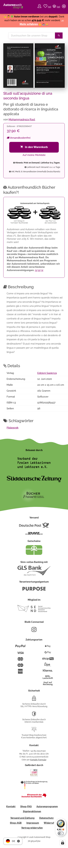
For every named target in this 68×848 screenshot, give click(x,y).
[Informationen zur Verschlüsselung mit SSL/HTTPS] (34, 699)
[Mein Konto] (40, 7)
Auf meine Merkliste (34, 155)
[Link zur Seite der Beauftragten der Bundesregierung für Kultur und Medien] (34, 791)
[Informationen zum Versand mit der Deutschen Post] (34, 526)
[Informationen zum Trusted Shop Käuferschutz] (34, 730)
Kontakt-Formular (38, 760)
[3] (42, 270)
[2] (39, 270)
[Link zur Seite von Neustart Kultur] (34, 776)
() (49, 7)
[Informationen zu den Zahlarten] (20, 647)
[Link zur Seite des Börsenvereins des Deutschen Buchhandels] (34, 796)
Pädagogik (12, 427)
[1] (36, 270)
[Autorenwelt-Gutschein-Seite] (34, 554)
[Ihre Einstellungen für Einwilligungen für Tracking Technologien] (62, 842)
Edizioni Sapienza (47, 373)
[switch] (61, 833)
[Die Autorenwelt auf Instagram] (34, 630)
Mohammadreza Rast (22, 119)
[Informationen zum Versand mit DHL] (34, 534)
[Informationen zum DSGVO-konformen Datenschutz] (34, 715)
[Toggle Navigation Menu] (64, 7)
